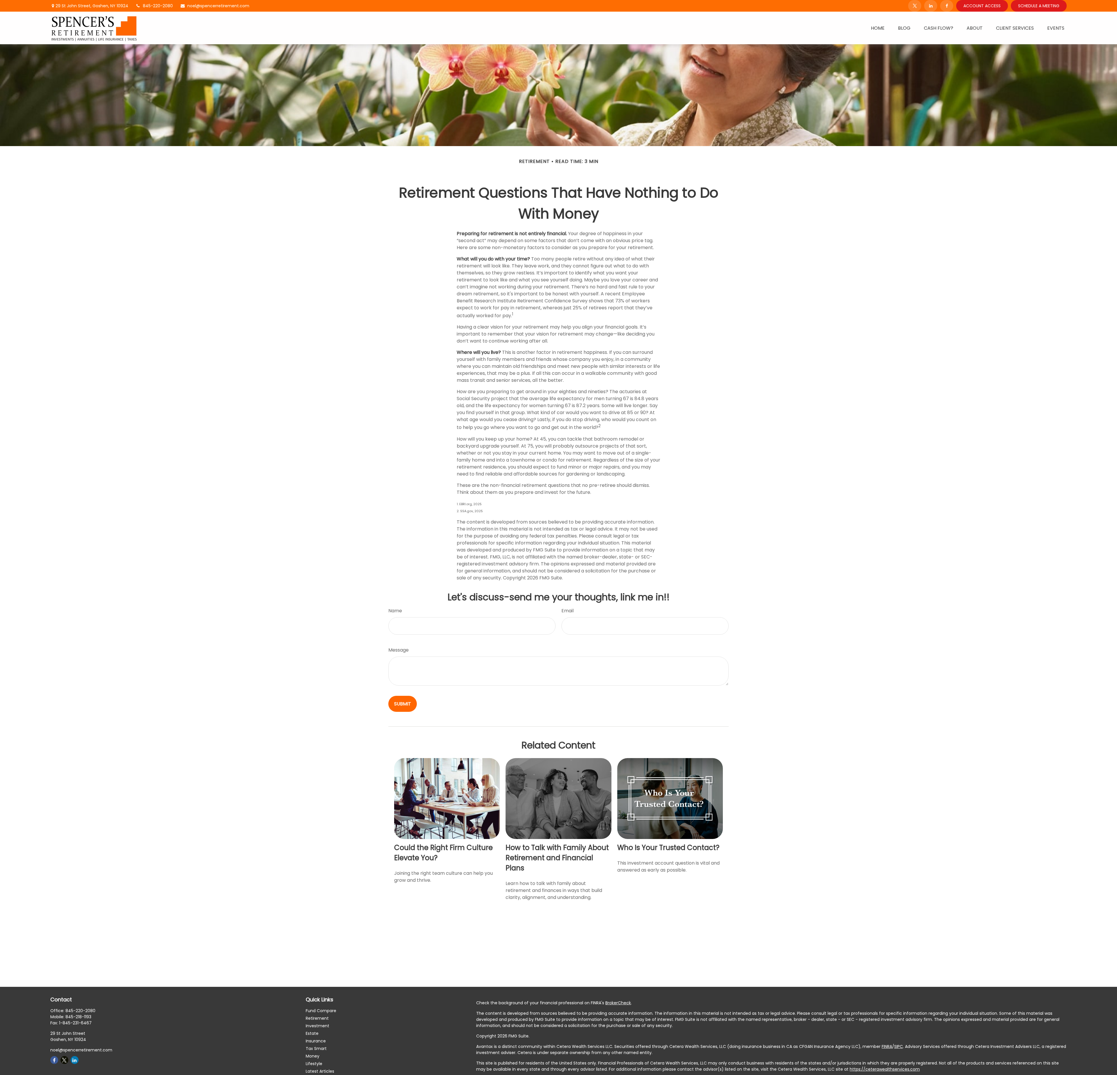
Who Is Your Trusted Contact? (668, 847)
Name (395, 610)
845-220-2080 (158, 6)
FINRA (887, 1046)
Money (312, 1056)
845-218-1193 (78, 1017)
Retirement (317, 1018)
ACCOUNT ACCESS (982, 6)
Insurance (316, 1041)
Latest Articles (320, 1071)
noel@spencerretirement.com (218, 6)
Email (567, 610)
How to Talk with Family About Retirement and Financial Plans (557, 858)
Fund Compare (321, 1011)
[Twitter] (914, 6)
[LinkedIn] (930, 6)
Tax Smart (316, 1048)
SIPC (898, 1046)
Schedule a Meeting (1038, 6)
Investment (317, 1026)
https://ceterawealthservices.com (885, 1069)
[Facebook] (946, 6)
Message (398, 650)
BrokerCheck (618, 1003)
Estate (312, 1033)
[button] (878, 28)
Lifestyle (314, 1064)
